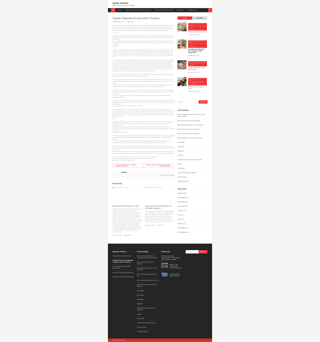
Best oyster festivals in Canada (189, 120)
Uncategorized (183, 181)
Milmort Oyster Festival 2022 (122, 272)
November (181, 168)
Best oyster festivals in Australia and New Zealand (198, 82)
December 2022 (183, 197)
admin (132, 21)
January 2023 (182, 193)
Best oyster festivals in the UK (188, 129)
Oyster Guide (191, 10)
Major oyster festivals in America (190, 159)
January (180, 155)
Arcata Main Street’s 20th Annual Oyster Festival (158, 165)
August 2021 (182, 210)
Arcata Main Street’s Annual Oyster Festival (126, 165)
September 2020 (183, 232)
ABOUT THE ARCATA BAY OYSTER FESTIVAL (176, 266)
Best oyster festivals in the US (198, 27)
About (119, 10)
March (192, 28)
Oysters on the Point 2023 (197, 32)
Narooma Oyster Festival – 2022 (125, 206)
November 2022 (183, 202)
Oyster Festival (120, 3)
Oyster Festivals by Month (163, 10)
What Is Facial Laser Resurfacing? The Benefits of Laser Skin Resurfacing (171, 257)
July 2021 (180, 215)
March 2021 (181, 223)
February (193, 46)
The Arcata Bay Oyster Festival (175, 275)
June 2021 (181, 219)
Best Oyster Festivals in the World (138, 10)
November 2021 (183, 206)
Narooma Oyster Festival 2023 (123, 277)
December (193, 83)
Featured (180, 10)
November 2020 (183, 228)
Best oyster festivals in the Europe (190, 125)
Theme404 (121, 340)
